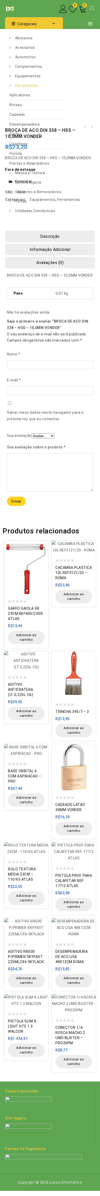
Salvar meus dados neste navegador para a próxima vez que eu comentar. (45, 415)
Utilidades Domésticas (35, 211)
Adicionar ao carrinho (26, 637)
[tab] (50, 236)
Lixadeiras (18, 144)
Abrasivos (24, 38)
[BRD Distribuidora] (9, 8)
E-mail (14, 380)
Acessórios (25, 47)
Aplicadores (20, 95)
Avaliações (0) (50, 262)
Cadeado (17, 114)
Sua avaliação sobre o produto (36, 447)
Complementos (28, 66)
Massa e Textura (30, 173)
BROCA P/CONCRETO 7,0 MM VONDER (85, 127)
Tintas (21, 201)
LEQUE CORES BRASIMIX (91, 127)
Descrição (50, 236)
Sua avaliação (19, 436)
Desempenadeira (24, 124)
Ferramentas (26, 85)
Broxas (15, 105)
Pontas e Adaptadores (29, 163)
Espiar (43, 541)
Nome (13, 354)
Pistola (15, 154)
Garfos (15, 134)
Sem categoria (28, 182)
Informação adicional (50, 249)
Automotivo (25, 57)
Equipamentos (28, 76)
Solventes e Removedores (38, 192)
